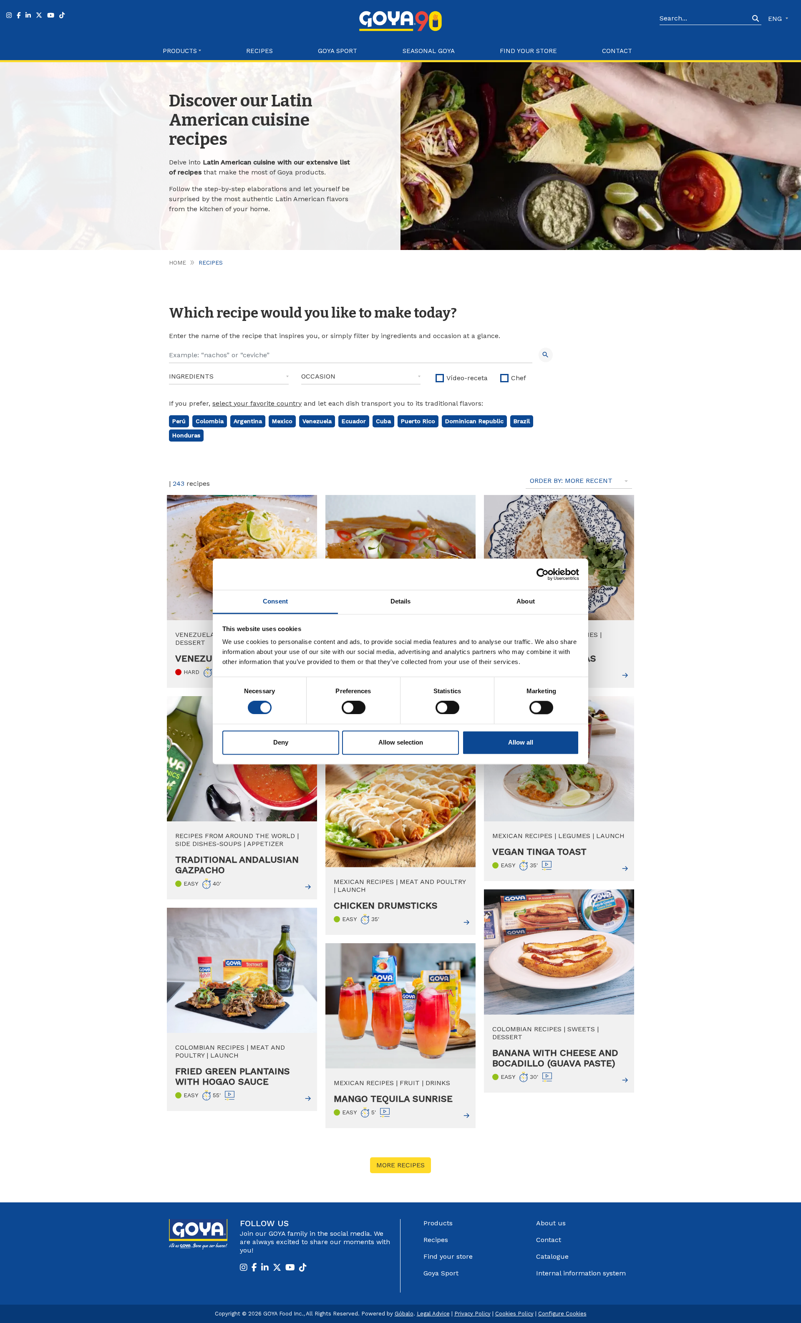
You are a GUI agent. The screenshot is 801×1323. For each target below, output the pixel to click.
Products (438, 1223)
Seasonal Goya (429, 51)
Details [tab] (400, 601)
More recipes (400, 1165)
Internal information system (581, 1273)
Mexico (282, 421)
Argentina (248, 421)
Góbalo (404, 1313)
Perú (179, 421)
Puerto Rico (418, 421)
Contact (617, 51)
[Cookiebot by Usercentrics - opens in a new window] (542, 574)
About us (551, 1223)
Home (177, 262)
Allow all (520, 742)
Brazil (522, 421)
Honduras (186, 435)
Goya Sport (337, 51)
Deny (280, 742)
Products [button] (180, 51)
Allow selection (400, 742)
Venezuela (317, 421)
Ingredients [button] (191, 376)
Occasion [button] (318, 376)
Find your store (528, 51)
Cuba (383, 421)
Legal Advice (433, 1313)
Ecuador (354, 421)
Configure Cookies (562, 1313)
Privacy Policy (472, 1313)
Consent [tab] (275, 601)
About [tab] (525, 601)
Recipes (259, 51)
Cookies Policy (514, 1313)
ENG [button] (776, 19)
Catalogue (552, 1256)
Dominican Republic (474, 421)
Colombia (210, 421)
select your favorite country (257, 403)
